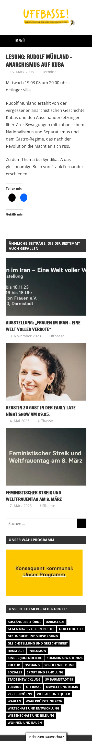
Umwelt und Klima (62, 687)
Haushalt (16, 651)
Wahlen (14, 701)
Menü (20, 41)
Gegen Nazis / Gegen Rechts (31, 629)
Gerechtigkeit (71, 629)
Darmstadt (55, 622)
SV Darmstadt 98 (59, 679)
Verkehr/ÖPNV (20, 694)
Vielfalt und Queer (53, 694)
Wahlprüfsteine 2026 (44, 701)
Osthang (32, 665)
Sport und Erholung (45, 672)
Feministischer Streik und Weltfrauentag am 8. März (34, 495)
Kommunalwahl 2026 (65, 658)
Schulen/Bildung (59, 665)
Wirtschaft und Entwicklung (33, 708)
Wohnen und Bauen (25, 723)
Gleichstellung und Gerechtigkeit (38, 643)
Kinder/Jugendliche (25, 658)
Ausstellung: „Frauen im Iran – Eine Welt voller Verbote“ (43, 325)
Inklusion (37, 651)
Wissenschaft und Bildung (31, 715)
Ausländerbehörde (24, 622)
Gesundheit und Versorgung (33, 636)
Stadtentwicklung (24, 679)
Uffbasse (56, 336)
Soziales (15, 672)
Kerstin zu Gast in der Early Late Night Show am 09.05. (41, 410)
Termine (49, 71)
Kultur (14, 665)
